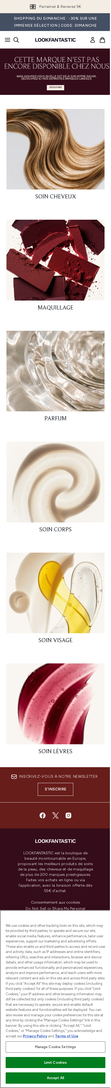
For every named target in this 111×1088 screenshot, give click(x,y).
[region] (55, 999)
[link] (92, 40)
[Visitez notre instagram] (68, 815)
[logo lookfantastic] (55, 40)
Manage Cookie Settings (55, 1047)
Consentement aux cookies (55, 902)
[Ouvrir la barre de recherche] (16, 40)
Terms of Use (66, 1036)
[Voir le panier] (102, 40)
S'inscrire (55, 789)
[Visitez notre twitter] (55, 815)
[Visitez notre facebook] (42, 815)
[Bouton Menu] (6, 40)
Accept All (55, 1078)
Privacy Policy (35, 1036)
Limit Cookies (55, 1063)
